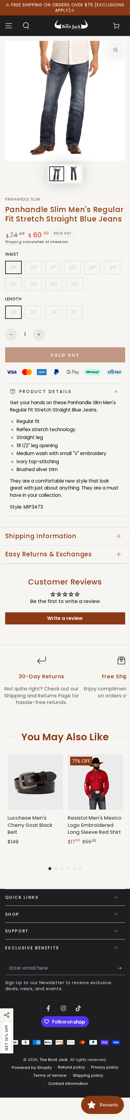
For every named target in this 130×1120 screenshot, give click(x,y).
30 (36, 269)
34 (115, 269)
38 (36, 286)
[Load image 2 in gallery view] (73, 173)
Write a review (65, 618)
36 (16, 286)
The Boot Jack (54, 1060)
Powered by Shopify (32, 1067)
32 (75, 269)
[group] (35, 803)
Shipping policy (88, 1075)
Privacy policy (104, 1067)
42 (77, 286)
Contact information (68, 1083)
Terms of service (50, 1075)
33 (95, 269)
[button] (25, 25)
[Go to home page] (71, 25)
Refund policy (71, 1067)
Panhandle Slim (23, 199)
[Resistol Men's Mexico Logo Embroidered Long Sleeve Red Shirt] (95, 782)
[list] (65, 684)
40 (56, 286)
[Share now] (6, 1015)
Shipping (13, 241)
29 (16, 269)
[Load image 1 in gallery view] (56, 173)
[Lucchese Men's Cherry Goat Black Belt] (35, 782)
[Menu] (8, 25)
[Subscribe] (121, 968)
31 (55, 269)
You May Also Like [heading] (65, 737)
